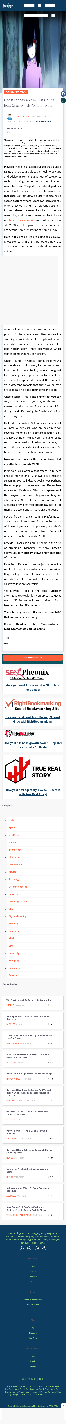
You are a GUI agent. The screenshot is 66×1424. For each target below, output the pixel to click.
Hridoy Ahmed (13, 1079)
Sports (12, 827)
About (33, 1266)
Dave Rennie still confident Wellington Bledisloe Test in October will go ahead (26, 1208)
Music (12, 938)
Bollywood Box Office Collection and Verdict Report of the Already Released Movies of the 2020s (28, 1093)
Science (13, 975)
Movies (12, 872)
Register (33, 1361)
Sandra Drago (13, 1043)
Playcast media (23, 117)
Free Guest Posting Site (40, 1392)
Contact (33, 1272)
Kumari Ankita (13, 1139)
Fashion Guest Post (34, 1389)
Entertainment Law (16, 92)
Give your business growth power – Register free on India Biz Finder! (33, 745)
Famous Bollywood (16, 1100)
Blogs (33, 1328)
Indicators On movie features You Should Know (27, 1170)
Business (13, 894)
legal (33, 1310)
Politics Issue (16, 864)
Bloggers (33, 1333)
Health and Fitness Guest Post (30, 1394)
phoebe (10, 1005)
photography (15, 857)
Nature (12, 842)
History (13, 820)
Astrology (14, 879)
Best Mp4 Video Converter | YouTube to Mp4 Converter (28, 1017)
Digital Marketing (17, 916)
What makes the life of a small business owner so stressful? (27, 1113)
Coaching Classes (18, 901)
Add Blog (33, 1338)
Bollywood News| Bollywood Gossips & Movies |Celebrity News (29, 1151)
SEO (11, 909)
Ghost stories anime (20, 220)
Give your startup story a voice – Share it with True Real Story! (33, 792)
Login (33, 1356)
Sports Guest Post (52, 1389)
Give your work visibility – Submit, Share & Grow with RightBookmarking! (32, 719)
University (14, 953)
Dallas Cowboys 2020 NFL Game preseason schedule (28, 1189)
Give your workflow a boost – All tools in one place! (33, 687)
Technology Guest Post (32, 1386)
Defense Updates (18, 886)
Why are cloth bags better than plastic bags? (29, 1073)
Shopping (14, 960)
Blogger (10, 1024)
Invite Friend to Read (33, 657)
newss (9, 1158)
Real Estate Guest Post (14, 1389)
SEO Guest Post (52, 1386)
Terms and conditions (33, 1300)
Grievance (33, 1277)
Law (11, 946)
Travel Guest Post (12, 1386)
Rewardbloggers (23, 1406)
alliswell (11, 1196)
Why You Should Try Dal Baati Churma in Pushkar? (26, 1132)
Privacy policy (33, 1305)
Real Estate (15, 931)
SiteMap (33, 1366)
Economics (14, 968)
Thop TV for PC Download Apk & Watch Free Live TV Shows (29, 1036)
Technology (15, 849)
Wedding (13, 923)
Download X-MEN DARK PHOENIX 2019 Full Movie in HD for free (27, 1055)
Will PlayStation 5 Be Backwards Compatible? (29, 1000)
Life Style (14, 835)
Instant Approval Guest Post (16, 1392)
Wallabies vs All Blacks (18, 1215)
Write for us (33, 1282)
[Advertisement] (33, 290)
